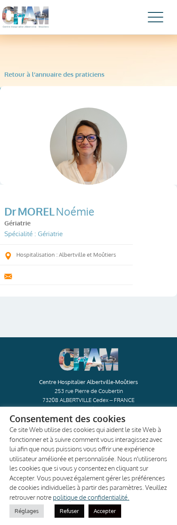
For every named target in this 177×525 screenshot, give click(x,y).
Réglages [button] (27, 510)
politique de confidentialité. (91, 497)
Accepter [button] (105, 510)
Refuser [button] (69, 510)
